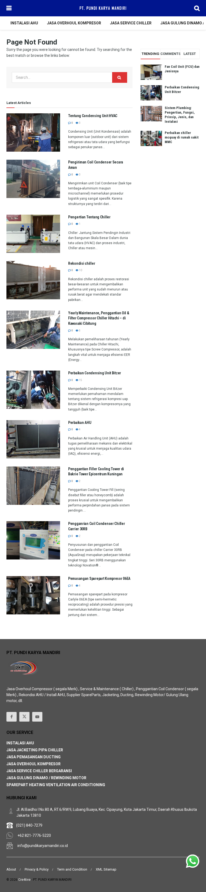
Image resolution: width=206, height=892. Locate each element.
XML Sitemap (106, 869)
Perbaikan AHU (79, 422)
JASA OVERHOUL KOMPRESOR (74, 23)
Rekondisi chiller (81, 263)
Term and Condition (72, 869)
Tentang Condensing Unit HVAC (92, 116)
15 (80, 380)
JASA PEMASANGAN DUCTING (33, 757)
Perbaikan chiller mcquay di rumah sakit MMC (181, 137)
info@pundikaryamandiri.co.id (42, 846)
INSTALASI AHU (24, 23)
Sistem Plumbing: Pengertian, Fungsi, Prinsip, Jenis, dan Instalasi (180, 115)
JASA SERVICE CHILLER (131, 23)
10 (80, 270)
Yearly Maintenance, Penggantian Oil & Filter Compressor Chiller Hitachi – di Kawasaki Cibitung (98, 318)
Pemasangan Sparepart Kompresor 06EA (99, 578)
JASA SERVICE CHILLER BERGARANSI (39, 771)
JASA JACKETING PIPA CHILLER (34, 750)
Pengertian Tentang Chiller (89, 217)
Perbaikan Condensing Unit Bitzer (94, 373)
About (11, 869)
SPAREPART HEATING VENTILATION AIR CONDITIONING (55, 785)
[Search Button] (119, 77)
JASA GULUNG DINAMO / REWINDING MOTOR (46, 778)
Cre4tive (24, 880)
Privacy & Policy (37, 869)
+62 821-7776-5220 (34, 835)
